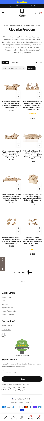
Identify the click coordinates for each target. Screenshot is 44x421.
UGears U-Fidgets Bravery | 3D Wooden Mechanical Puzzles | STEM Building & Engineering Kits (11, 240)
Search (4, 301)
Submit (22, 379)
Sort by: (15, 63)
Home (6, 26)
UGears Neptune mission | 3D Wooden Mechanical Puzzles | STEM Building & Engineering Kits (11, 154)
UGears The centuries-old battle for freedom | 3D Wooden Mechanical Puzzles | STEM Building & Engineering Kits (32, 105)
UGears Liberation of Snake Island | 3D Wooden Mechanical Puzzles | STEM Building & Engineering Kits (32, 198)
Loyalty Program (7, 308)
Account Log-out (8, 314)
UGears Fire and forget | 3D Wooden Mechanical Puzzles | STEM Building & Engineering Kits (11, 104)
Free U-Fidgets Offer (9, 311)
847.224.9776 (6, 330)
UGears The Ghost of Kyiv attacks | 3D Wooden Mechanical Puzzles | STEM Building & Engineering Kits (32, 155)
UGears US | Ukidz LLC (25, 402)
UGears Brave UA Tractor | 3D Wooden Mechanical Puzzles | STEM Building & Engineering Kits (11, 197)
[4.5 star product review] (32, 249)
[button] (24, 281)
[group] (22, 273)
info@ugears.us (7, 326)
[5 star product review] (32, 113)
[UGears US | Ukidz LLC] (22, 13)
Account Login (7, 297)
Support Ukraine (22, 2)
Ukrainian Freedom (16, 26)
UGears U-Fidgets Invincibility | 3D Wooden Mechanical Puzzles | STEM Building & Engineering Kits (32, 241)
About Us (5, 304)
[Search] (35, 13)
